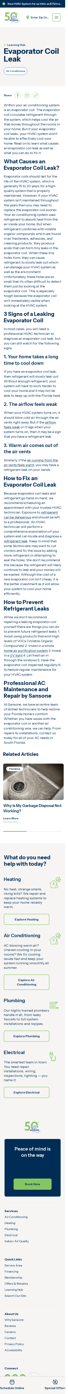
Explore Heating (27, 919)
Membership (13, 1277)
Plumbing (11, 1229)
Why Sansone (14, 1320)
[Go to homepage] (12, 17)
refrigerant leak (16, 541)
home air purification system (26, 651)
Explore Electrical (26, 1092)
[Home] (33, 1127)
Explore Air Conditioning (26, 982)
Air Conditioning (15, 71)
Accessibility (13, 1350)
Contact (10, 1338)
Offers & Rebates (16, 1283)
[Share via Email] (27, 95)
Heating (10, 1223)
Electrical (11, 1235)
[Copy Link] (36, 95)
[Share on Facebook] (18, 95)
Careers (10, 1332)
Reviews (10, 1326)
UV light (16, 655)
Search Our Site (15, 1296)
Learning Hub (16, 45)
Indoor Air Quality (17, 1241)
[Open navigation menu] (56, 17)
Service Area (13, 1265)
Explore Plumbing (26, 1036)
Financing (11, 1271)
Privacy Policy (14, 1344)
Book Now (32, 1184)
